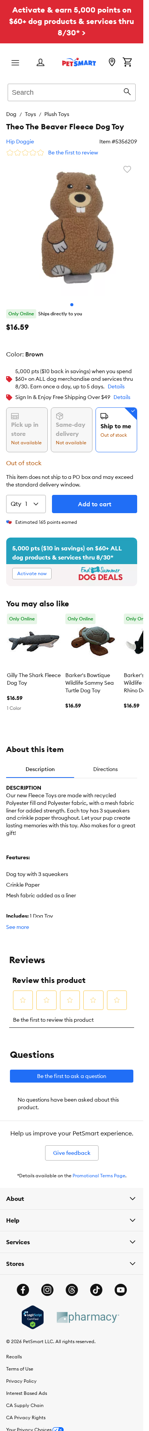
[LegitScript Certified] (32, 1311)
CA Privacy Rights (25, 1412)
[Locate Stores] (112, 63)
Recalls (14, 1351)
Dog (11, 114)
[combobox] (72, 91)
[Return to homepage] (79, 62)
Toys (30, 114)
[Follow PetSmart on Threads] (72, 1284)
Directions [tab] (105, 763)
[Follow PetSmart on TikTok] (96, 1284)
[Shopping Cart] (127, 62)
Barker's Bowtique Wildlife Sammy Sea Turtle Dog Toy (89, 677)
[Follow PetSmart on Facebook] (23, 1284)
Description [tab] (40, 763)
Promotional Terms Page (99, 1170)
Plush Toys (56, 114)
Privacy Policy (21, 1375)
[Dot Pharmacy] (87, 1311)
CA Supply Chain (25, 1399)
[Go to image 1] (71, 299)
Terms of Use (19, 1363)
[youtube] (121, 1284)
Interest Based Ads (26, 1387)
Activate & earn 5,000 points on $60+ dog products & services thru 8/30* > (71, 21)
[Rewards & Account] (40, 63)
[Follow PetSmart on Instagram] (47, 1284)
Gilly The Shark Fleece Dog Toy (34, 673)
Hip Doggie (20, 141)
